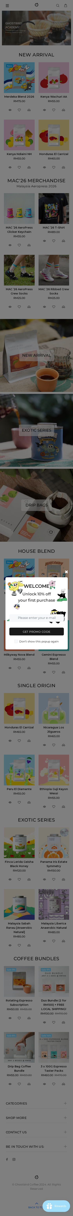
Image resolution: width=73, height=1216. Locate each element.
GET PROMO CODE (36, 631)
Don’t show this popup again (39, 641)
